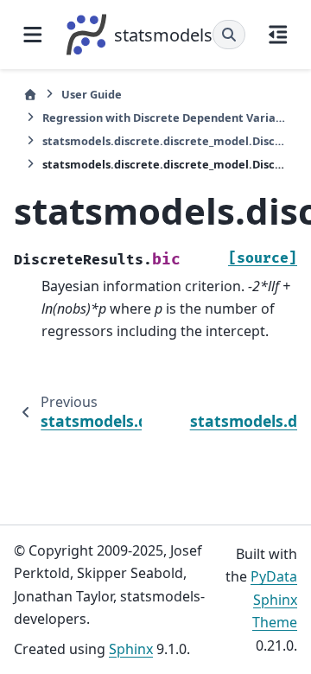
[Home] (30, 95)
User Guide (91, 94)
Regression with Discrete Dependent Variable (165, 117)
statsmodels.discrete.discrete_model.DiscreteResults (165, 141)
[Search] (229, 34)
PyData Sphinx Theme (274, 599)
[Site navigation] (33, 34)
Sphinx (131, 648)
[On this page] (278, 34)
